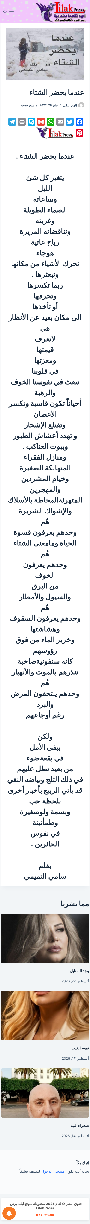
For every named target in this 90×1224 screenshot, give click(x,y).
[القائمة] (11, 11)
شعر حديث (27, 105)
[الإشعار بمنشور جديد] (9, 1213)
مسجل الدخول (53, 1171)
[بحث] (5, 11)
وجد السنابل (79, 970)
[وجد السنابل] (45, 938)
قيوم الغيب (80, 1048)
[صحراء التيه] (45, 1093)
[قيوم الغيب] (45, 1015)
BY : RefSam (45, 1215)
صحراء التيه (80, 1125)
